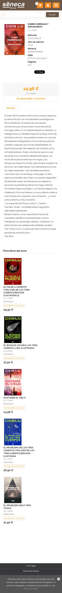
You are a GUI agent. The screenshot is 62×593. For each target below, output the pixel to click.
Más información (31, 589)
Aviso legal (31, 566)
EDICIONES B (34, 38)
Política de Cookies (31, 571)
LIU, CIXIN (32, 30)
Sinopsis (11, 108)
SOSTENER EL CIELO (14, 397)
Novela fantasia (35, 51)
